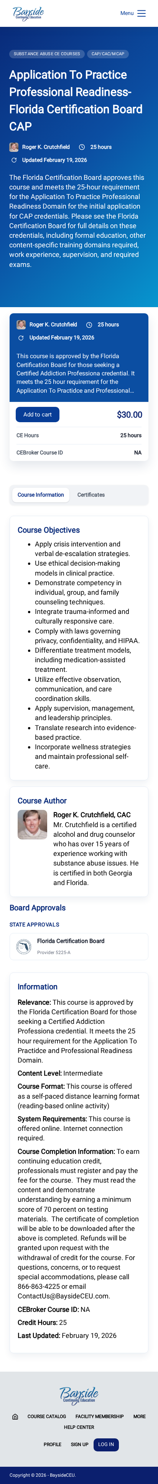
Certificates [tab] (91, 495)
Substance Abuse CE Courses (47, 53)
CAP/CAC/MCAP (108, 53)
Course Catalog (47, 1416)
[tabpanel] (79, 933)
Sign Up (80, 1444)
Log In (106, 1444)
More (139, 1416)
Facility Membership (100, 1416)
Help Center (79, 1427)
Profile (52, 1444)
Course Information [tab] (41, 495)
